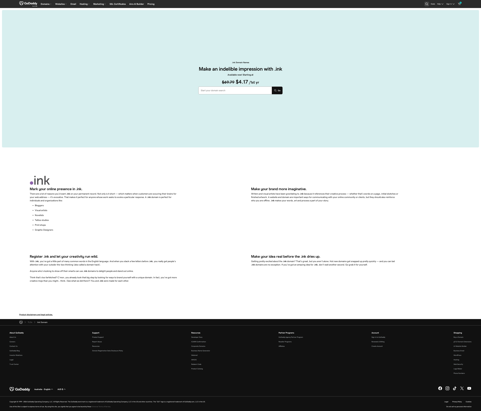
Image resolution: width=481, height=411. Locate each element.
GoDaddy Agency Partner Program (291, 337)
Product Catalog (197, 369)
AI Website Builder (460, 346)
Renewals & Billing (378, 341)
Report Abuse (97, 341)
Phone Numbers (459, 373)
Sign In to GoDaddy (378, 337)
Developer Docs (196, 337)
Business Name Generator (200, 350)
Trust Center (14, 364)
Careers (12, 341)
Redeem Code (196, 364)
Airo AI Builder (136, 4)
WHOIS (194, 360)
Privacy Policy (457, 401)
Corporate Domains (198, 346)
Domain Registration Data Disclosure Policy (107, 350)
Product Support (98, 337)
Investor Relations (16, 355)
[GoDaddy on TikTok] (454, 390)
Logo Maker (458, 369)
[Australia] (28, 3)
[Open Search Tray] (426, 4)
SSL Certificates (118, 4)
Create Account (377, 346)
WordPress (457, 355)
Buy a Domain (458, 337)
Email (73, 4)
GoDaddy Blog (15, 350)
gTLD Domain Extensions (462, 341)
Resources (96, 346)
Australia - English (42, 389)
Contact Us (14, 346)
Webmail (194, 355)
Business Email (459, 350)
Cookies (468, 401)
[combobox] (235, 90)
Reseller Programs (285, 341)
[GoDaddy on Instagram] (447, 390)
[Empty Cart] (459, 4)
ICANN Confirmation (198, 341)
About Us (13, 337)
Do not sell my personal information (458, 406)
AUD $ (60, 389)
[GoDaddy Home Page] (20, 389)
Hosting (456, 360)
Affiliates (282, 346)
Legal (11, 360)
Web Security (458, 364)
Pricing (150, 4)
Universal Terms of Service (101, 406)
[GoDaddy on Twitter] (462, 390)
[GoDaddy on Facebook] (440, 390)
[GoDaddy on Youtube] (469, 390)
